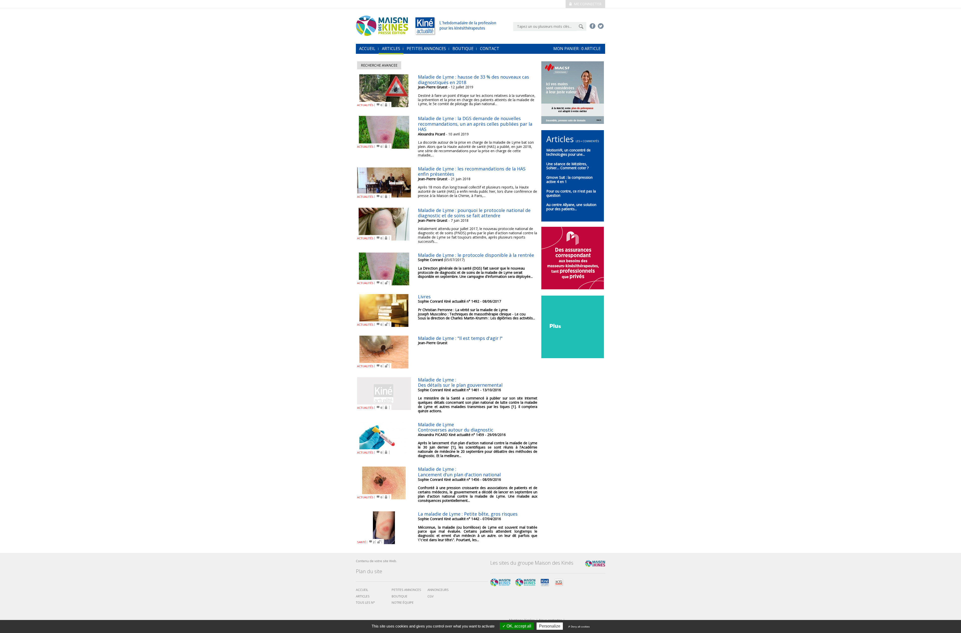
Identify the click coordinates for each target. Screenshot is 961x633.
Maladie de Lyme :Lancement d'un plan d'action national (459, 472)
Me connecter (587, 4)
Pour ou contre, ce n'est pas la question (571, 193)
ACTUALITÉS (365, 105)
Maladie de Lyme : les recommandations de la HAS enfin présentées (472, 171)
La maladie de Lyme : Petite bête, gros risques (468, 514)
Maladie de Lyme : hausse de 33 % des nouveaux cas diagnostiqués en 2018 (473, 79)
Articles (391, 48)
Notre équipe (403, 602)
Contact (489, 48)
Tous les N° (365, 602)
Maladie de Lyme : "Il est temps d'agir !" (460, 338)
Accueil (362, 590)
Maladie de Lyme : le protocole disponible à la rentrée (476, 255)
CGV (430, 596)
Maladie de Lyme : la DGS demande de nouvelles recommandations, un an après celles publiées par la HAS (475, 123)
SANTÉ (361, 542)
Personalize (549, 626)
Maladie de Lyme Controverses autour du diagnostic (455, 427)
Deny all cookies (580, 626)
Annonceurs (438, 590)
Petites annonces (426, 48)
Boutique (462, 48)
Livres (424, 297)
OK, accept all (518, 626)
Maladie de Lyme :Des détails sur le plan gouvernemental (460, 382)
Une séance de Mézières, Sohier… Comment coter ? (567, 165)
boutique (399, 596)
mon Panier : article (577, 48)
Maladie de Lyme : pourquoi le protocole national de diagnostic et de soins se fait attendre (474, 213)
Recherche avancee (379, 65)
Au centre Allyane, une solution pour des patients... (571, 206)
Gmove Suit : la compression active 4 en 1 (569, 179)
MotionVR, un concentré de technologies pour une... (568, 152)
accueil (367, 48)
